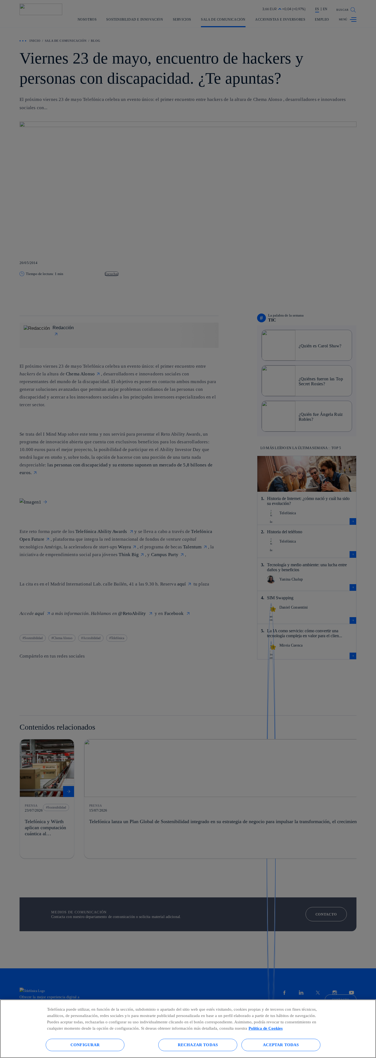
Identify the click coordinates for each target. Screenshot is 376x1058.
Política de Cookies (266, 1028)
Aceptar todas (281, 1044)
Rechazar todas (198, 1044)
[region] (188, 1028)
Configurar (85, 1044)
